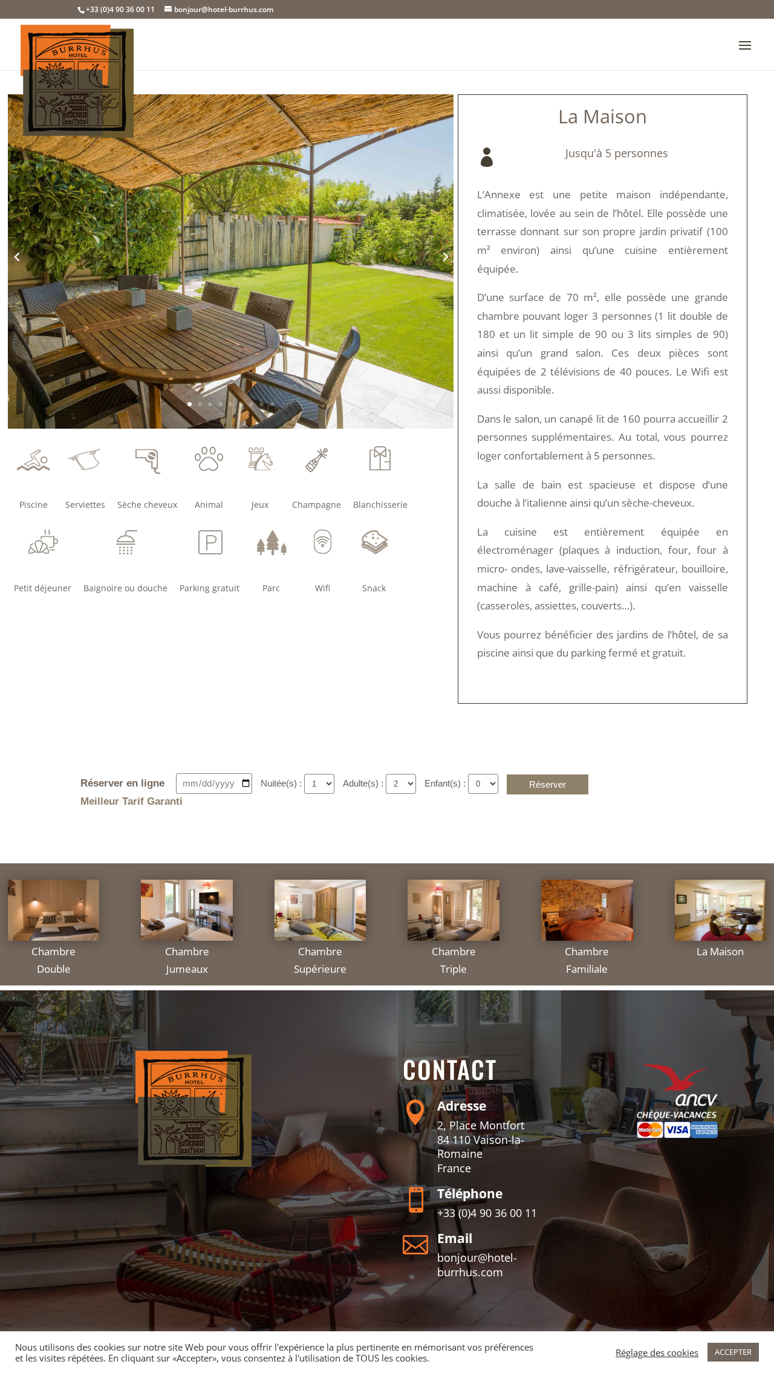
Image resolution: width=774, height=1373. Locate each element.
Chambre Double (53, 960)
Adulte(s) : (364, 783)
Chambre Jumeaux (187, 960)
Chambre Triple (454, 960)
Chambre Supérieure (320, 960)
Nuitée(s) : (282, 783)
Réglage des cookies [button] (657, 1352)
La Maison (720, 951)
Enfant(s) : (446, 783)
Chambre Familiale (587, 960)
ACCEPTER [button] (733, 1351)
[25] (231, 425)
